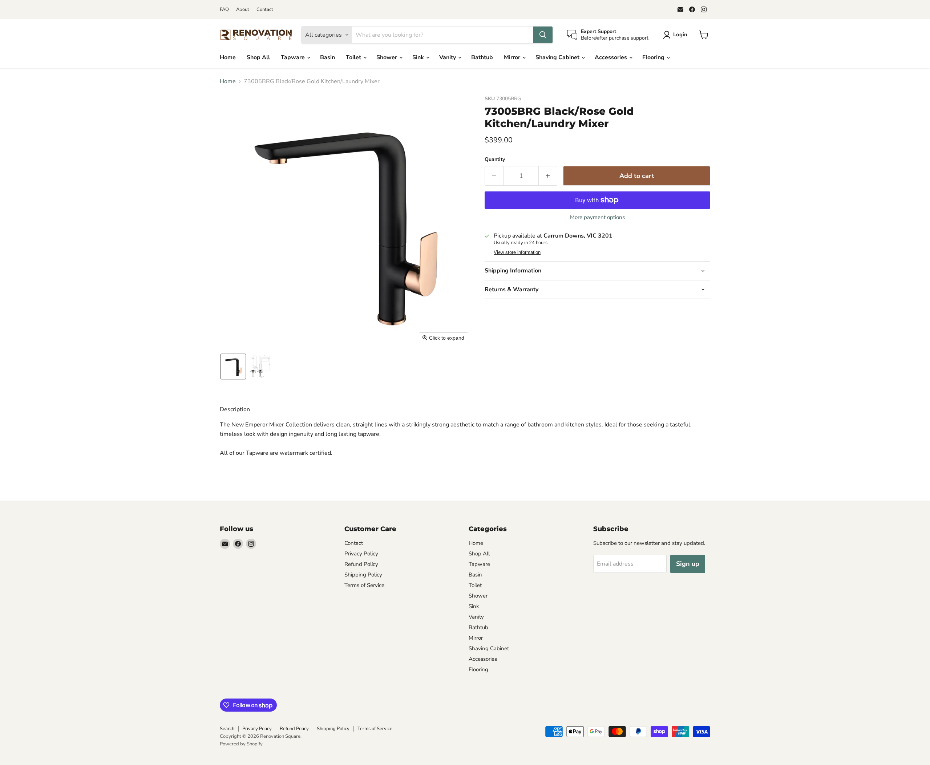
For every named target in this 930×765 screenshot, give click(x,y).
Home (228, 57)
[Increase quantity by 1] (548, 176)
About (242, 9)
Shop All (258, 57)
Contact (264, 9)
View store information (517, 252)
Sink (418, 57)
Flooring (654, 57)
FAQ (224, 9)
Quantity (495, 159)
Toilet (354, 57)
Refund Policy (361, 564)
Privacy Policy (361, 553)
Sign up (687, 563)
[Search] (543, 35)
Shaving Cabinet (558, 57)
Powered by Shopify (241, 744)
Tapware (293, 57)
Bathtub (482, 57)
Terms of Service (364, 585)
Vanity (448, 57)
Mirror (513, 57)
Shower (387, 57)
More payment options (597, 217)
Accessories (611, 57)
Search (227, 728)
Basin (327, 57)
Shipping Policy (363, 574)
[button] (676, 35)
